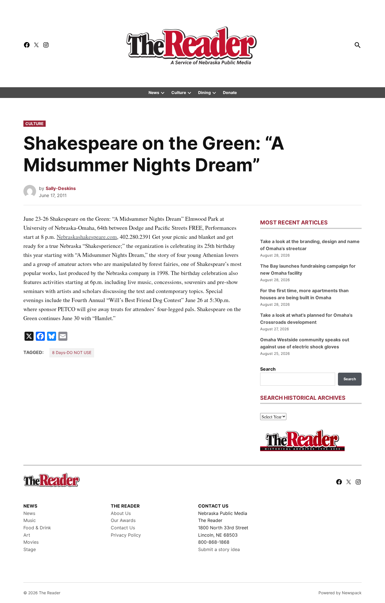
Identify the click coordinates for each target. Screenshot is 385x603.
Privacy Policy (126, 535)
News (154, 92)
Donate (230, 92)
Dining (204, 92)
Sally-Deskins (61, 188)
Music (29, 520)
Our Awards (123, 520)
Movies (31, 542)
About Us (121, 513)
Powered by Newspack (340, 592)
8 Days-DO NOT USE (71, 352)
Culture (178, 92)
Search (268, 369)
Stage (29, 549)
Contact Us (123, 527)
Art (26, 535)
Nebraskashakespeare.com (87, 237)
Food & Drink (37, 527)
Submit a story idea (219, 549)
